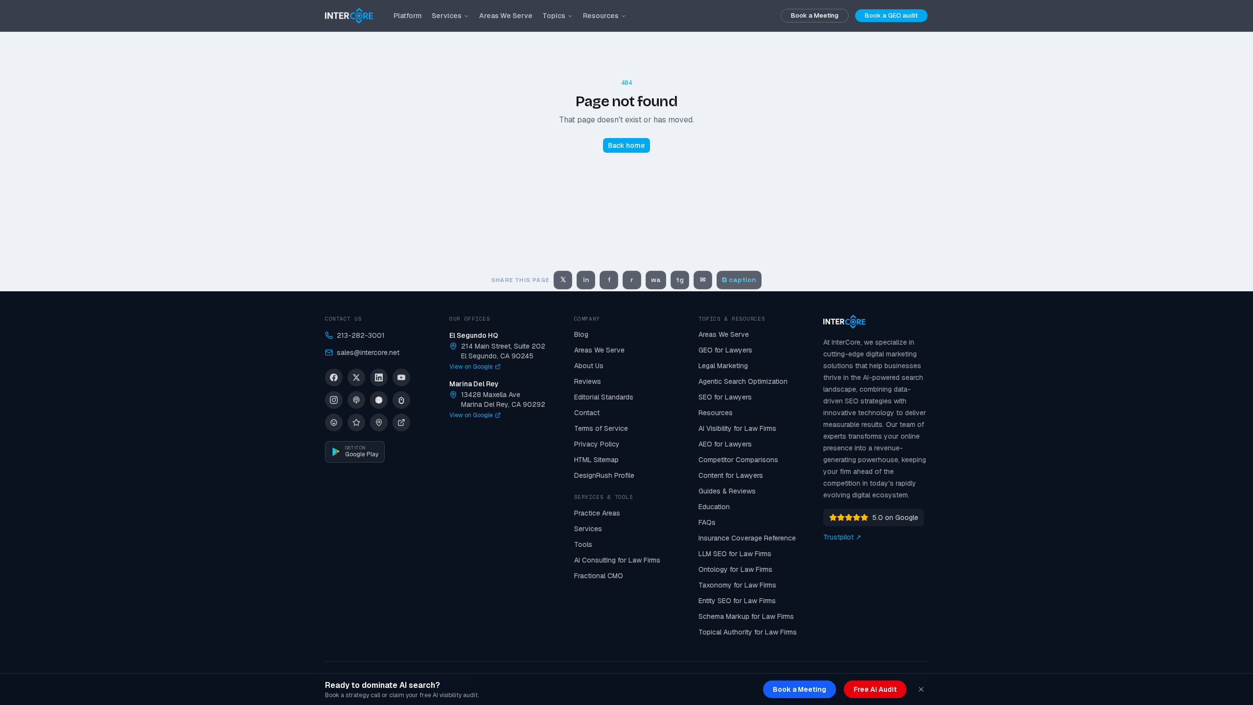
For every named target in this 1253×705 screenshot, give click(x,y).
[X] (356, 377)
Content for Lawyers (730, 475)
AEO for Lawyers (725, 444)
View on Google (471, 367)
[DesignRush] (401, 422)
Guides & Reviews (727, 491)
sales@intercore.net (368, 352)
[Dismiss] (921, 689)
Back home (626, 145)
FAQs (707, 522)
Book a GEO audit (891, 15)
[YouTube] (401, 377)
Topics (553, 15)
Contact (587, 412)
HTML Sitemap (596, 459)
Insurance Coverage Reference (747, 538)
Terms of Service (601, 428)
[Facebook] (334, 377)
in (586, 279)
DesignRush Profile (604, 475)
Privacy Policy (597, 444)
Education (714, 506)
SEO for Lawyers (725, 397)
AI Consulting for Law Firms (617, 560)
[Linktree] (401, 400)
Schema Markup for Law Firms (746, 616)
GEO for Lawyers (725, 350)
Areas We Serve (506, 15)
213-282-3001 (361, 335)
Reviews (587, 381)
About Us (588, 365)
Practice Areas (597, 513)
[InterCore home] (349, 16)
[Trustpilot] (356, 422)
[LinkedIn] (379, 377)
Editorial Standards (603, 397)
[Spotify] (379, 400)
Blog (581, 334)
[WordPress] (334, 422)
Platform (408, 15)
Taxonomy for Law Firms (737, 585)
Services (447, 15)
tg (680, 279)
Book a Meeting (814, 15)
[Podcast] (356, 400)
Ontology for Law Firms (735, 569)
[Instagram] (334, 400)
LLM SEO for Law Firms (734, 553)
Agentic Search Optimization (743, 381)
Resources (601, 15)
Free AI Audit (875, 689)
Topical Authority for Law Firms (747, 632)
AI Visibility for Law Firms (737, 428)
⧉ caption (739, 279)
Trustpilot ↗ (842, 537)
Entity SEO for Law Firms (737, 600)
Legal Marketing (723, 365)
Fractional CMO (598, 575)
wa (656, 279)
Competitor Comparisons (738, 459)
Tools (583, 544)
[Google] (379, 422)
